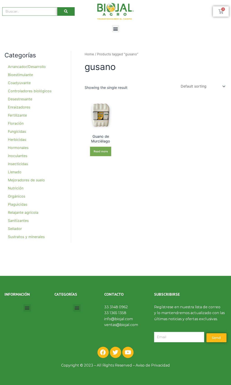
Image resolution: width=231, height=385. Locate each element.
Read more (101, 151)
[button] (115, 28)
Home (89, 54)
